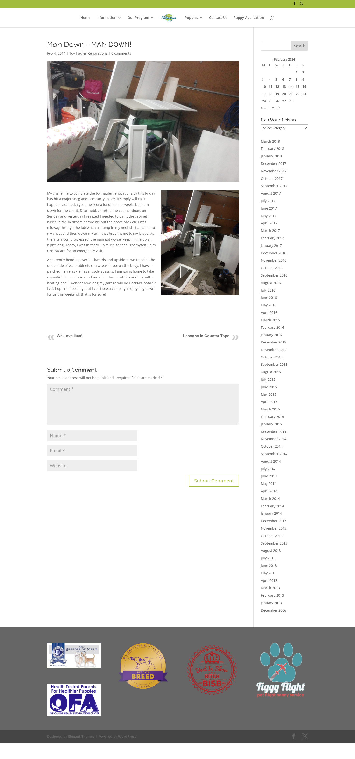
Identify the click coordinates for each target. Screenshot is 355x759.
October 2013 (272, 535)
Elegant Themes (81, 736)
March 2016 (270, 320)
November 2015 (273, 349)
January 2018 (271, 156)
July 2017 (268, 200)
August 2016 (271, 282)
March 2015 (270, 409)
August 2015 (271, 372)
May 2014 (268, 483)
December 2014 (273, 431)
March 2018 (270, 141)
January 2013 (271, 602)
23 (304, 93)
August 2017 (271, 193)
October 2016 (272, 267)
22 (297, 93)
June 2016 (269, 297)
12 (277, 86)
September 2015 (274, 364)
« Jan (265, 107)
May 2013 (268, 573)
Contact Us (218, 18)
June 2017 (269, 208)
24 (264, 101)
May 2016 (268, 305)
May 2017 (268, 215)
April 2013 (269, 580)
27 (284, 101)
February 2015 (272, 416)
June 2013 (269, 565)
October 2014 (272, 446)
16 (304, 86)
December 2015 (273, 342)
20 (284, 93)
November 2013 (273, 528)
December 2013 (273, 520)
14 (291, 86)
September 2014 (274, 454)
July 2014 (268, 469)
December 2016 (273, 253)
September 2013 (274, 543)
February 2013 (272, 595)
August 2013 (271, 550)
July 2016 (268, 290)
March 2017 (270, 230)
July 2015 (268, 379)
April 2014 (269, 491)
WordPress (127, 736)
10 (264, 86)
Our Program (138, 18)
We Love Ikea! (69, 336)
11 (270, 86)
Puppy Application (249, 18)
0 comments (121, 53)
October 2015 (272, 357)
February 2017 (272, 238)
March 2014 (270, 498)
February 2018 (272, 148)
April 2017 (269, 223)
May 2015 (268, 394)
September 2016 (274, 275)
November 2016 (273, 260)
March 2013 (270, 587)
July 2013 (268, 558)
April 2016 (269, 312)
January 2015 (271, 424)
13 (284, 86)
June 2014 (269, 476)
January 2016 (271, 334)
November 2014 (273, 439)
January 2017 (271, 245)
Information (106, 18)
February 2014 (272, 506)
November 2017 (273, 171)
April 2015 (269, 401)
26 (277, 101)
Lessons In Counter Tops (206, 336)
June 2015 (269, 387)
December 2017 (273, 163)
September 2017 (274, 185)
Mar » (276, 107)
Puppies (191, 18)
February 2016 (272, 327)
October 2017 (272, 178)
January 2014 (271, 513)
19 (277, 93)
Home (85, 18)
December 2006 (273, 610)
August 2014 (271, 461)
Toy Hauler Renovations (88, 53)
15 (297, 86)
